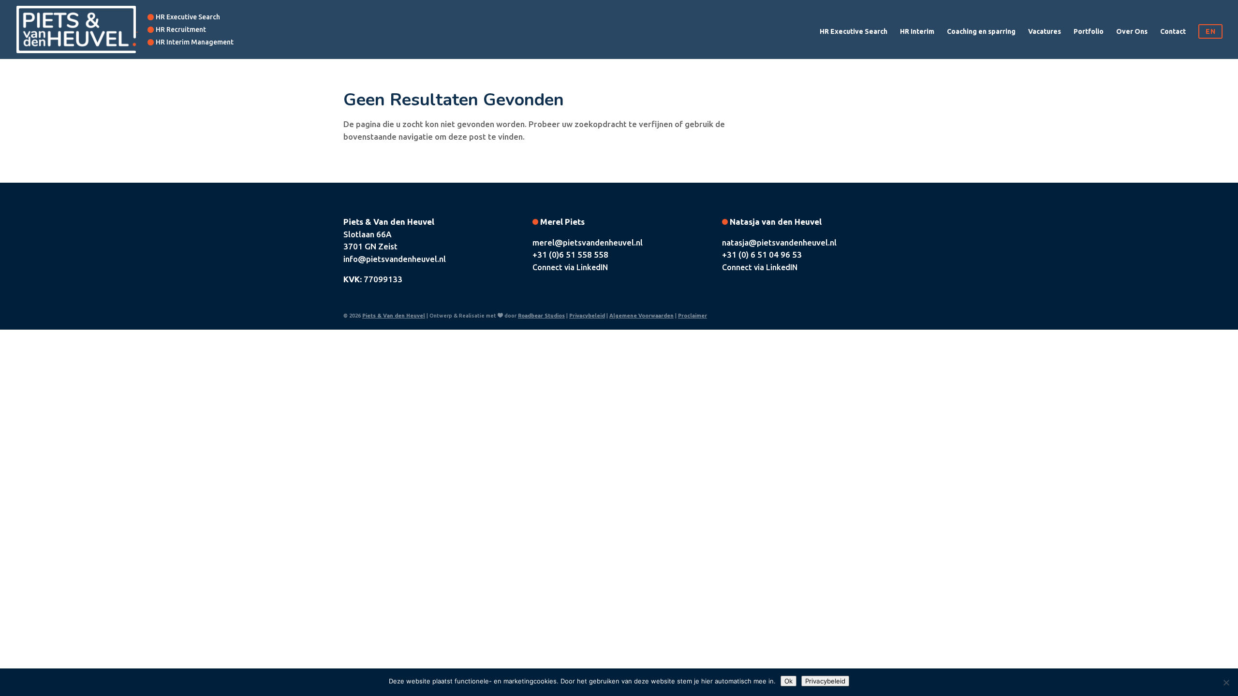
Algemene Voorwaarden (641, 316)
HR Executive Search (853, 31)
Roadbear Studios (541, 316)
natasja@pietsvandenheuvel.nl (779, 242)
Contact (1173, 31)
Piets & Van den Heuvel (393, 316)
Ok (788, 681)
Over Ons (1132, 31)
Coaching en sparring (981, 31)
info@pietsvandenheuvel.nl (394, 258)
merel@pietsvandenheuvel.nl (587, 242)
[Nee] (1226, 682)
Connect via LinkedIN (570, 267)
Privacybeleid (587, 316)
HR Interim (917, 31)
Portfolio (1089, 31)
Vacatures (1044, 31)
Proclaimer (692, 316)
